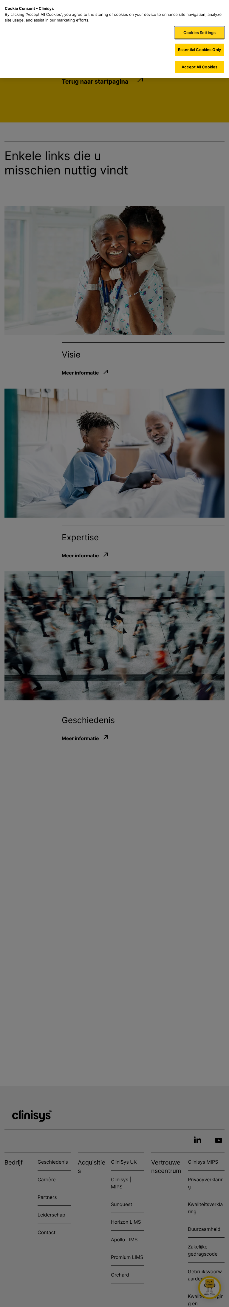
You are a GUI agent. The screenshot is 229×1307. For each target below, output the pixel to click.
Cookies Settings (199, 32)
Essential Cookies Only (199, 49)
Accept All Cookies (199, 67)
